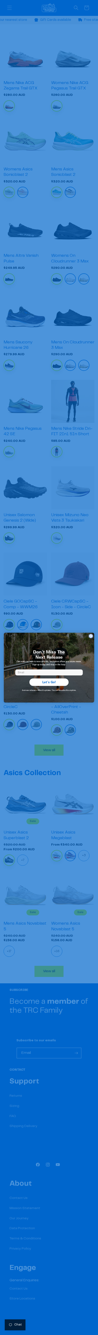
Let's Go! (49, 682)
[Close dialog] (91, 636)
